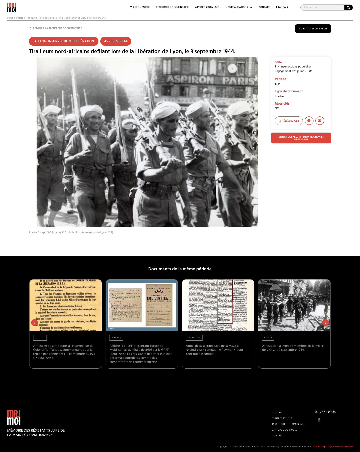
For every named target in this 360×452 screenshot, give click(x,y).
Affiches (40, 338)
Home (10, 18)
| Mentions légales (274, 447)
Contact (264, 7)
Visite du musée (140, 7)
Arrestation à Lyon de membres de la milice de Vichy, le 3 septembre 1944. (293, 348)
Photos (19, 18)
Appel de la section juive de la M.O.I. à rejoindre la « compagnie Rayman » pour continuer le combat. (214, 350)
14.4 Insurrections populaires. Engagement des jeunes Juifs (293, 69)
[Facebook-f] (319, 420)
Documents (194, 338)
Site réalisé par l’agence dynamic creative (333, 447)
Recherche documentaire (172, 7)
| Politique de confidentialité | (298, 447)
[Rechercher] (348, 7)
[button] (309, 120)
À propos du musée (207, 7)
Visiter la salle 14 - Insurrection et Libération (301, 138)
